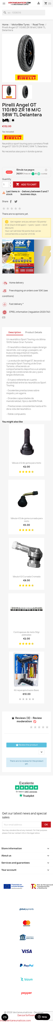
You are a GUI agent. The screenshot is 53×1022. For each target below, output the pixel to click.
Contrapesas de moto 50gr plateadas (26, 633)
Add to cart (26, 184)
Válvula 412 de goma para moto (26, 463)
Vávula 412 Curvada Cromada (26, 576)
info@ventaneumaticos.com (15, 1020)
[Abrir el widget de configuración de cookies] (4, 1017)
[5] (19, 208)
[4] (15, 208)
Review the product (26, 745)
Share (10, 201)
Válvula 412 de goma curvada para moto (27, 519)
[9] (32, 471)
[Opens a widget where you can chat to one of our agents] (42, 1017)
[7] (28, 471)
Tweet (16, 201)
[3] (11, 208)
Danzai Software (27, 1015)
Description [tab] (14, 332)
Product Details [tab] (33, 332)
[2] (7, 208)
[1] (4, 208)
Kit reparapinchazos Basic (26, 690)
